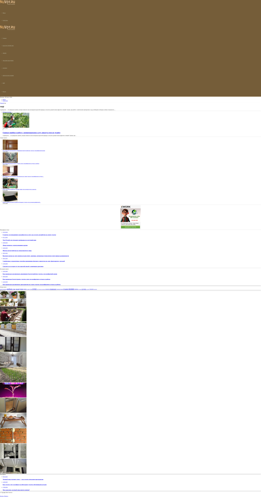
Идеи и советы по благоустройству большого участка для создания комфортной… (22, 202)
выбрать (10, 289)
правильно (53, 289)
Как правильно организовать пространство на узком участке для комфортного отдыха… (23, 176)
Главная (2, 103)
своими (71, 289)
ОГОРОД (5, 68)
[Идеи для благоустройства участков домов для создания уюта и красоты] (10, 188)
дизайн (28, 289)
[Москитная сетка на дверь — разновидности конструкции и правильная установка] (13, 412)
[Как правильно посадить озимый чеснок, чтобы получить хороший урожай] (13, 381)
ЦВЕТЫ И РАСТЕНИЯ (8, 75)
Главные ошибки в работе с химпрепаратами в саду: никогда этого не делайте (31, 133)
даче (14, 289)
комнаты (47, 289)
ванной (1, 289)
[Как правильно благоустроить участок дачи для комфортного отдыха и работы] (10, 162)
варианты (5, 289)
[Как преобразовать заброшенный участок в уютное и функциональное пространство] (13, 321)
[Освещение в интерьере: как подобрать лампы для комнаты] (13, 366)
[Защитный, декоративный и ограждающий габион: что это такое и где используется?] (13, 336)
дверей (18, 289)
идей (37, 289)
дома (31, 289)
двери (21, 289)
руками (65, 289)
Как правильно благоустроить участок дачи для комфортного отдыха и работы (21, 163)
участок (95, 289)
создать (84, 289)
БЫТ (4, 83)
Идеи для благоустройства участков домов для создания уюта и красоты (19, 189)
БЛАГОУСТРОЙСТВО (8, 45)
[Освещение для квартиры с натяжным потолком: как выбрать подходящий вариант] (13, 473)
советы (76, 289)
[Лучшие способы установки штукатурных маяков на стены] (13, 442)
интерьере (40, 289)
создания (79, 289)
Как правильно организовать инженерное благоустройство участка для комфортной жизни (24, 150)
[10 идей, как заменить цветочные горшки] (13, 305)
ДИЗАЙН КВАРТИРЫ (8, 60)
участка (91, 289)
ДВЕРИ (4, 53)
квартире (43, 289)
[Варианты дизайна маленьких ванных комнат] (13, 458)
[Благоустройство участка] (7, 4)
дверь (25, 289)
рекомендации (60, 289)
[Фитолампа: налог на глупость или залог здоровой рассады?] (13, 397)
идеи (34, 289)
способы (87, 289)
